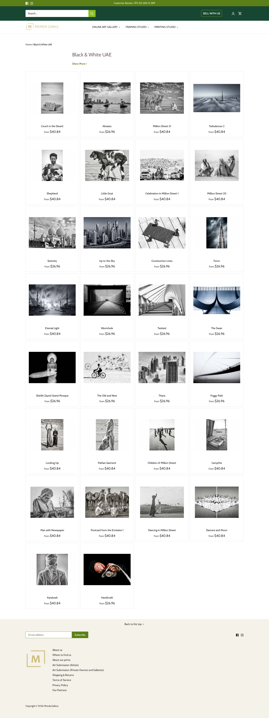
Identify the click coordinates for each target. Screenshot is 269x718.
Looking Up (52, 462)
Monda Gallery (51, 705)
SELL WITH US (211, 13)
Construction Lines (161, 260)
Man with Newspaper (52, 530)
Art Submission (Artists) (65, 665)
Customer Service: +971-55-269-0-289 (134, 3)
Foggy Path (216, 395)
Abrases (107, 126)
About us (57, 649)
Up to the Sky (107, 260)
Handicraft (107, 597)
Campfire (217, 462)
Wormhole (107, 328)
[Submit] (92, 13)
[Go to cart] (240, 13)
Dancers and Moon (216, 530)
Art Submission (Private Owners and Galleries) (78, 670)
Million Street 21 (162, 126)
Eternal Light (52, 328)
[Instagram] (31, 3)
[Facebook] (27, 3)
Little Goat (107, 193)
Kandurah (52, 597)
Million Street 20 (216, 193)
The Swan (216, 328)
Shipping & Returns (63, 675)
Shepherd (52, 193)
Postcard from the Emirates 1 (107, 530)
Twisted (162, 328)
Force (217, 260)
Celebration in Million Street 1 (162, 193)
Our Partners (59, 690)
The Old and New (107, 395)
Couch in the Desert (52, 126)
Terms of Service (61, 680)
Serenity (52, 260)
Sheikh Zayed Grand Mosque (52, 395)
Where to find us (61, 654)
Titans (162, 395)
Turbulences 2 (216, 126)
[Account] (233, 13)
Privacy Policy (60, 685)
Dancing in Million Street (162, 530)
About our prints (61, 659)
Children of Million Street (162, 462)
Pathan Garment (107, 462)
